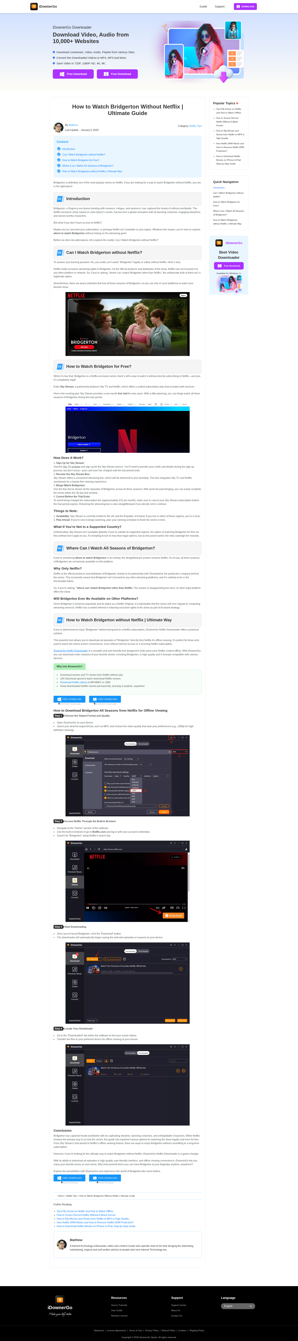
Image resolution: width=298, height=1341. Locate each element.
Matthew (73, 125)
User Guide (116, 1310)
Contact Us (176, 1315)
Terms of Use (135, 1330)
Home (60, 1196)
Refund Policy (168, 1330)
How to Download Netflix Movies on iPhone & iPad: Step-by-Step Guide (96, 1226)
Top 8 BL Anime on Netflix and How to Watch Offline (85, 1211)
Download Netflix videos (73, 682)
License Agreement (116, 1330)
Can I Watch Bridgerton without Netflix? (83, 154)
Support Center (178, 1305)
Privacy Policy (152, 1330)
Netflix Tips (195, 126)
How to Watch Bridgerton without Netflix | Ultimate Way (92, 171)
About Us (175, 1310)
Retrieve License (119, 1315)
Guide (203, 6)
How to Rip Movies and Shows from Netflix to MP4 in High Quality (93, 1218)
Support (220, 6)
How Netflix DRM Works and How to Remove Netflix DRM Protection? (95, 1222)
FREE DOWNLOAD (71, 699)
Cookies (182, 1330)
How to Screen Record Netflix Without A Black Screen (86, 1215)
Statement (99, 1330)
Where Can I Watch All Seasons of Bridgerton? (87, 165)
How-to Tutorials (119, 1305)
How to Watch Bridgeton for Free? (80, 160)
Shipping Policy (196, 1330)
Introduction (68, 149)
